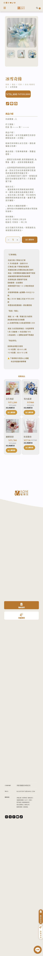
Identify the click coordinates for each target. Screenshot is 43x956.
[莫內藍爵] (30, 388)
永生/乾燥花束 (10, 408)
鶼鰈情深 (10, 437)
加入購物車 (29, 240)
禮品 (14, 84)
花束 (20, 84)
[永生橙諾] (12, 388)
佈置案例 (21, 618)
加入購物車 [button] (11, 412)
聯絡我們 (21, 607)
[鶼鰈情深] (12, 426)
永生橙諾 (10, 399)
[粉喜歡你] (30, 426)
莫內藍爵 (28, 399)
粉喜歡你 (28, 437)
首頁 (7, 84)
